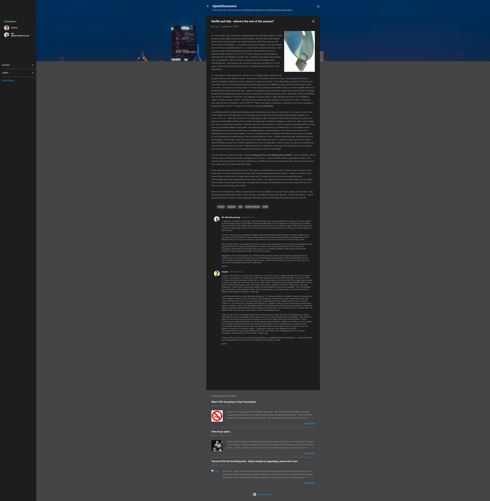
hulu (240, 207)
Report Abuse (8, 80)
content (221, 207)
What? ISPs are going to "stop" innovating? (233, 401)
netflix (265, 207)
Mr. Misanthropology (231, 217)
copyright (231, 207)
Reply (224, 266)
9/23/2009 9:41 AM (248, 217)
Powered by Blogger (264, 494)
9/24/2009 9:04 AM (235, 272)
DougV (225, 272)
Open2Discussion (224, 6)
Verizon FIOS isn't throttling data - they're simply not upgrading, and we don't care (254, 461)
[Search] (318, 7)
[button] (313, 22)
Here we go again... (221, 431)
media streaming (252, 207)
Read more (309, 424)
